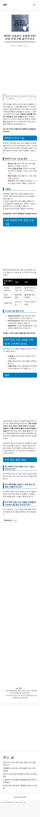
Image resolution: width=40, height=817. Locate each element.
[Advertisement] (20, 72)
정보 (20, 688)
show (14, 520)
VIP (5, 4)
